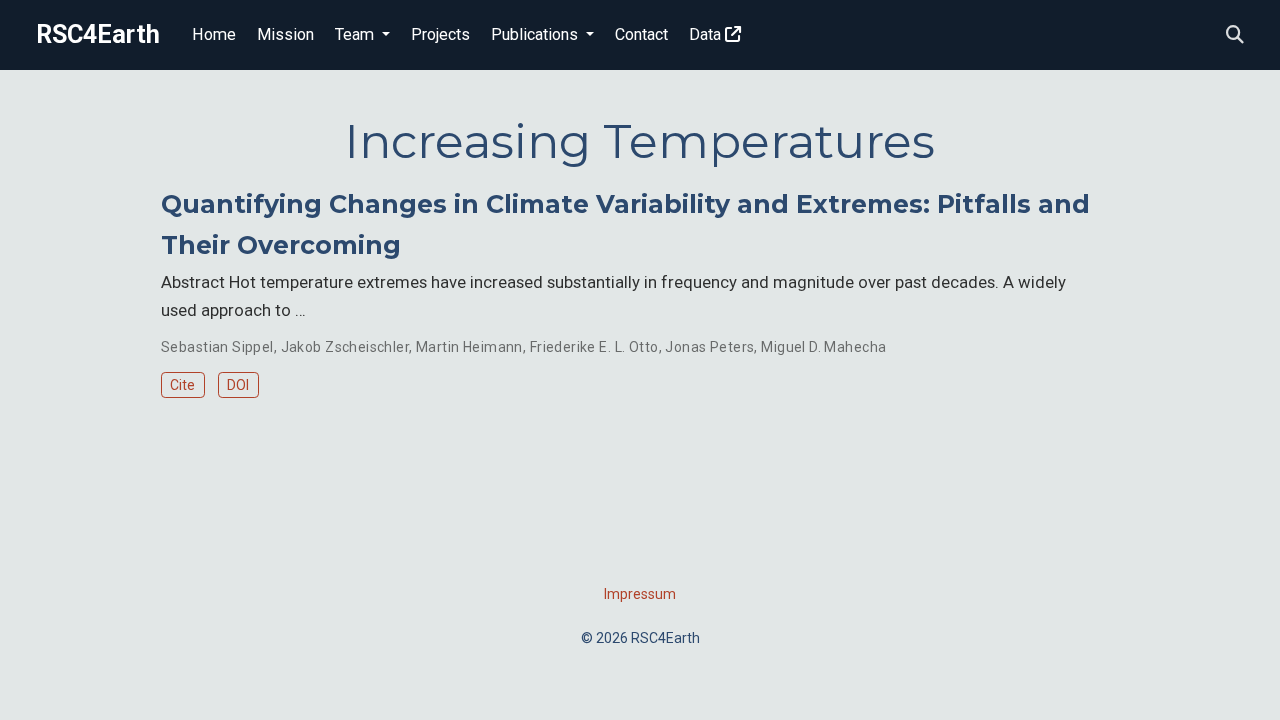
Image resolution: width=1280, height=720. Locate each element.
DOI (238, 385)
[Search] (1235, 35)
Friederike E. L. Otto (594, 347)
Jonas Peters (709, 347)
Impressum (640, 594)
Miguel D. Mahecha (823, 347)
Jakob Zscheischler (345, 347)
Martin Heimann (469, 347)
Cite (182, 385)
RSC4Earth (98, 34)
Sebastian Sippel (217, 347)
